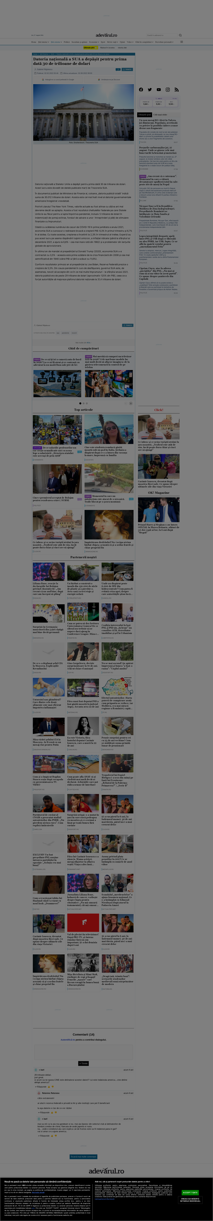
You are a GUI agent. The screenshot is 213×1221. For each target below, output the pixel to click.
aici (33, 1208)
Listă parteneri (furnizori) (104, 1199)
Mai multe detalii (38, 1192)
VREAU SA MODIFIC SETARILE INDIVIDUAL (190, 1200)
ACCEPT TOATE (190, 1193)
